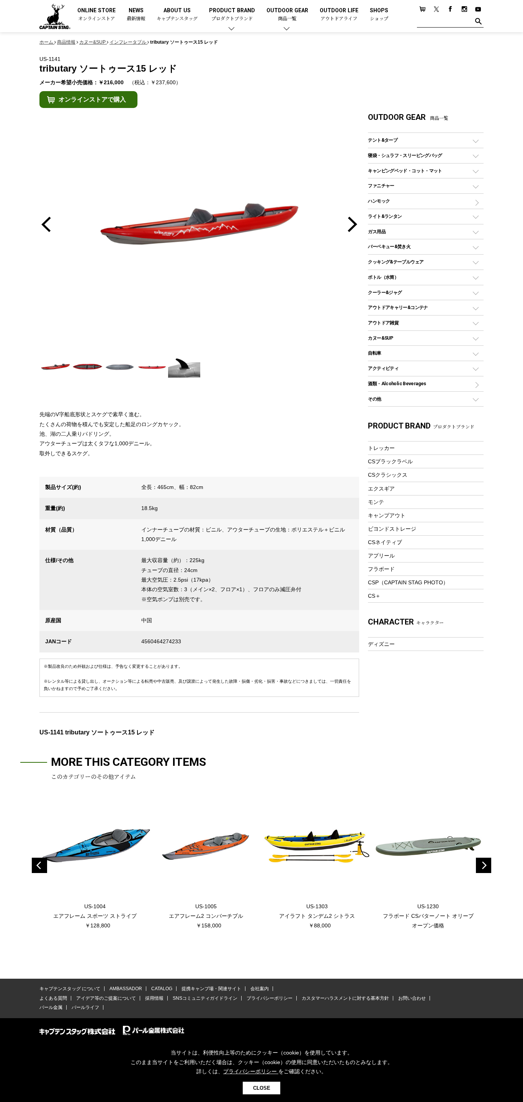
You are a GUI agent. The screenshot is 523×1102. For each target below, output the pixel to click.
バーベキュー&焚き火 (389, 246)
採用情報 (154, 998)
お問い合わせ (412, 998)
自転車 (374, 353)
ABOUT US (177, 15)
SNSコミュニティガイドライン (205, 998)
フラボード (381, 569)
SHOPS (379, 15)
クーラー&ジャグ (385, 292)
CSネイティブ (385, 542)
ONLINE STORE (96, 15)
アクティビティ (383, 368)
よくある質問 (53, 998)
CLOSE (261, 1088)
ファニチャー (381, 185)
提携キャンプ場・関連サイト (211, 988)
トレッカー (381, 448)
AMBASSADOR (126, 988)
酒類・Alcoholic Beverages (397, 383)
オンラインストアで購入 (92, 99)
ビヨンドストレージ (392, 529)
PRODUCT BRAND (232, 15)
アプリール (381, 556)
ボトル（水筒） (383, 277)
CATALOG (161, 988)
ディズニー (381, 644)
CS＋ (374, 596)
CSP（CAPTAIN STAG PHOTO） (408, 582)
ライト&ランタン (385, 216)
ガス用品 (377, 231)
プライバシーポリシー (270, 998)
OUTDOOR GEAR (287, 15)
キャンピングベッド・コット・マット (405, 170)
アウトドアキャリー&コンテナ (398, 307)
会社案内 (259, 988)
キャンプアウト (386, 515)
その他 (374, 399)
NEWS (136, 15)
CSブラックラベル (390, 461)
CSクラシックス (387, 475)
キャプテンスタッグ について (69, 988)
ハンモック (379, 201)
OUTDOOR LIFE (339, 15)
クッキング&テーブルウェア (395, 262)
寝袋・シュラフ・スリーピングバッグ (405, 155)
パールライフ (85, 1007)
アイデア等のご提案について (106, 998)
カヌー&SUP (380, 338)
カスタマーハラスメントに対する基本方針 (345, 998)
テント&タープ (382, 140)
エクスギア (381, 489)
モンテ (376, 502)
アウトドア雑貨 (383, 322)
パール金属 (50, 1007)
